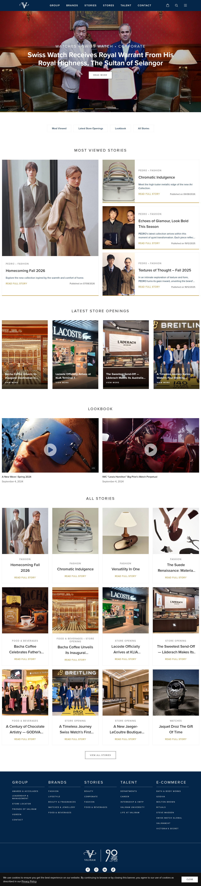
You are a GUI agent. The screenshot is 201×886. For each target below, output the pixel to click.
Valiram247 (163, 823)
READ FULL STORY (16, 283)
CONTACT (144, 5)
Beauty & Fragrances (62, 802)
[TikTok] (113, 869)
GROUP (55, 5)
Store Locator (21, 804)
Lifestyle (54, 796)
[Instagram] (96, 869)
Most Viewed (59, 128)
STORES (108, 5)
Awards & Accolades (25, 791)
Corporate (91, 796)
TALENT (126, 5)
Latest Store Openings (91, 128)
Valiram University (132, 807)
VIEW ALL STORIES (100, 755)
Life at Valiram (130, 812)
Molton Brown (165, 802)
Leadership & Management (20, 797)
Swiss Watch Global (169, 818)
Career (124, 796)
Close (190, 879)
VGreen (17, 814)
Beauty (88, 791)
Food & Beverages (59, 812)
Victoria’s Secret (167, 828)
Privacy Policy (29, 881)
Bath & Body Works (168, 791)
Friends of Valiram (24, 809)
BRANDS (72, 5)
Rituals (161, 807)
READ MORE (100, 75)
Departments (128, 791)
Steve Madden (165, 812)
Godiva (160, 796)
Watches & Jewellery (61, 807)
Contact (17, 820)
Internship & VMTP (132, 802)
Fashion (53, 791)
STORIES (90, 5)
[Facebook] (88, 869)
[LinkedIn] (105, 869)
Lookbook (120, 128)
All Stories (143, 128)
